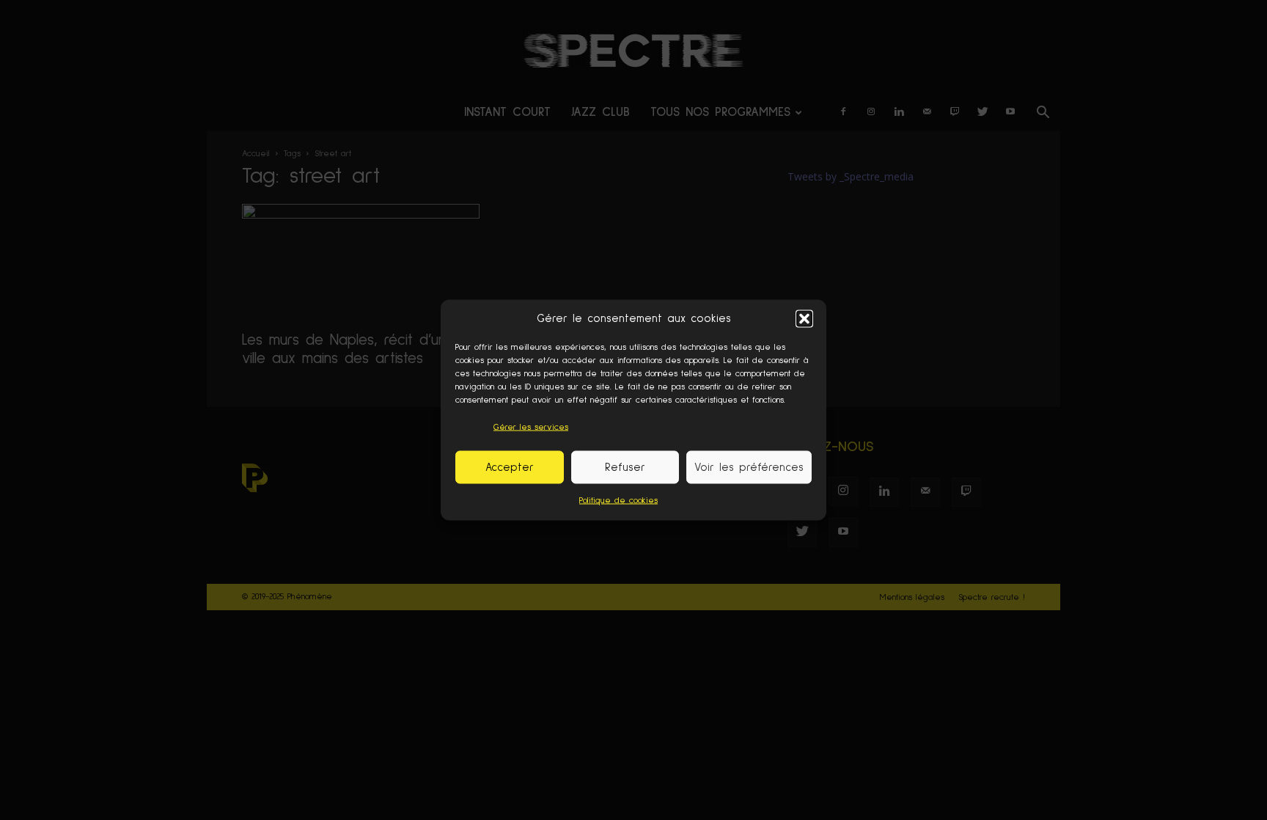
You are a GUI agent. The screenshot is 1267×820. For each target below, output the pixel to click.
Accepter (509, 466)
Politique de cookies (618, 501)
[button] (804, 318)
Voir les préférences (749, 466)
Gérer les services (530, 427)
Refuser (625, 466)
